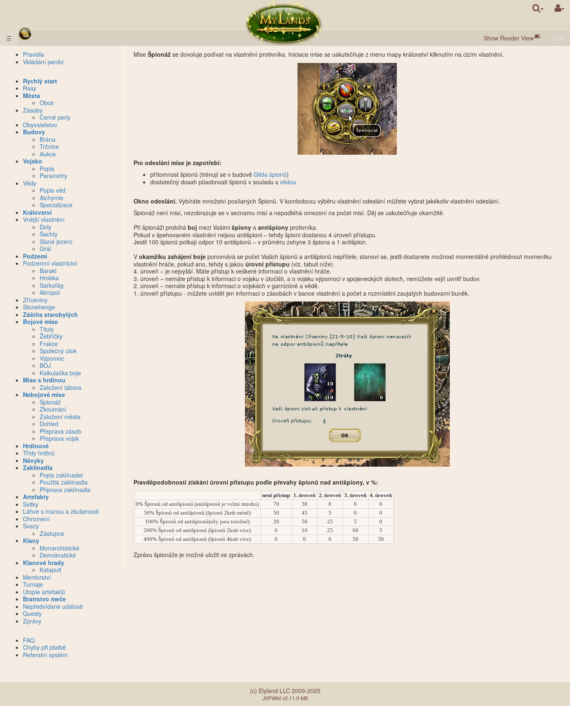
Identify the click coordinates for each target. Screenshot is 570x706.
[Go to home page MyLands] (284, 23)
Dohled (49, 424)
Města (31, 95)
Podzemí (35, 256)
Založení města (60, 416)
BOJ (45, 365)
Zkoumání (53, 409)
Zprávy (32, 621)
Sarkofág (51, 285)
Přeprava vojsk (59, 438)
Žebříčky (51, 336)
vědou (288, 182)
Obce (47, 102)
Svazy (31, 526)
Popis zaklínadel (61, 475)
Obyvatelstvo (40, 125)
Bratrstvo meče (44, 599)
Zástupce (52, 533)
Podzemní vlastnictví (50, 263)
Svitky (30, 504)
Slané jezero (56, 241)
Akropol (50, 292)
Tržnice (49, 146)
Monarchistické (59, 548)
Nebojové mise (44, 394)
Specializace (56, 205)
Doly (45, 227)
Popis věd (53, 190)
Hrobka (49, 278)
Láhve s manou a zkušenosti (60, 511)
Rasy (29, 88)
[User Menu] (559, 8)
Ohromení (36, 519)
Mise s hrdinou (44, 380)
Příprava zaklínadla (65, 489)
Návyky (33, 460)
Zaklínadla (38, 467)
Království (37, 212)
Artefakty (36, 496)
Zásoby (33, 110)
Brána (47, 139)
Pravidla (33, 54)
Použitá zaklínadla (64, 482)
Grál (45, 248)
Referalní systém (45, 655)
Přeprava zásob (60, 431)
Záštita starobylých (50, 314)
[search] (538, 8)
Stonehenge (39, 307)
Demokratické (58, 555)
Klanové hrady (43, 562)
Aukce (48, 154)
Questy (32, 613)
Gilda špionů (270, 174)
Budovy (34, 132)
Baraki (48, 270)
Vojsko (32, 161)
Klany (31, 540)
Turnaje (33, 584)
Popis (47, 168)
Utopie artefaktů (44, 592)
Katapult (50, 569)
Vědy (29, 183)
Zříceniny (35, 300)
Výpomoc (52, 358)
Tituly (47, 329)
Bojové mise (40, 321)
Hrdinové (36, 446)
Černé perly (55, 117)
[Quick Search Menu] (538, 8)
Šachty (49, 234)
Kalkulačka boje (60, 373)
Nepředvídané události (53, 606)
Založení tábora (60, 387)
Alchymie (51, 197)
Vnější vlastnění (44, 219)
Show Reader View (509, 38)
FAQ (29, 640)
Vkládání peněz (43, 62)
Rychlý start (40, 81)
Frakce (49, 343)
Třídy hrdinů (39, 453)
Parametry (53, 175)
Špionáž (50, 402)
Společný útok (58, 351)
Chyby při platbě (44, 647)
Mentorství (37, 577)
